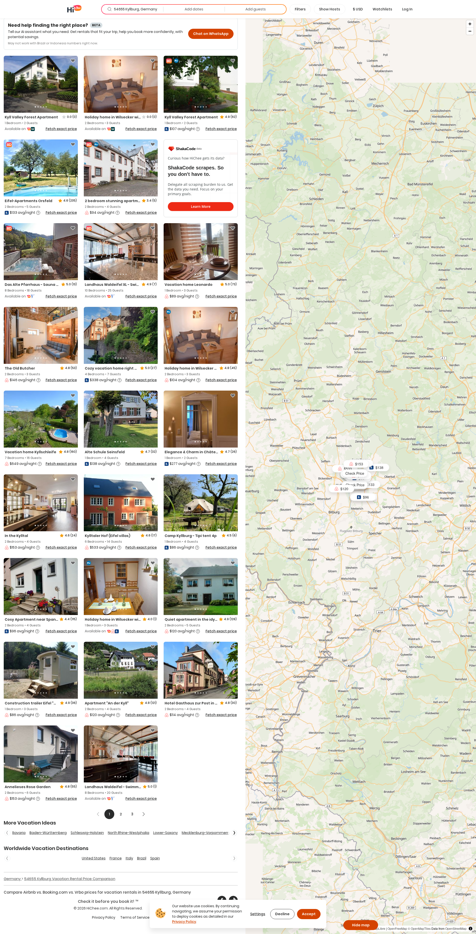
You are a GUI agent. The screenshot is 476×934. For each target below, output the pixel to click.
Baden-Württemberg (48, 832)
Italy (129, 858)
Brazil (141, 858)
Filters (300, 9)
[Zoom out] (470, 31)
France (116, 858)
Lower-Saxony (165, 832)
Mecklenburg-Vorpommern (205, 832)
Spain (155, 858)
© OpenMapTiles (419, 928)
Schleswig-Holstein (87, 832)
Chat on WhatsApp (211, 33)
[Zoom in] (470, 23)
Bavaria (19, 832)
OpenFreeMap (397, 928)
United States (94, 858)
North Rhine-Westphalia (128, 832)
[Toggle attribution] (471, 929)
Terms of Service (134, 917)
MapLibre (378, 928)
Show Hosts (329, 9)
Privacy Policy (103, 917)
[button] (358, 9)
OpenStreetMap (456, 928)
